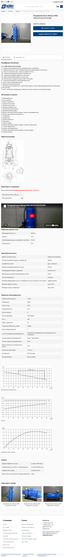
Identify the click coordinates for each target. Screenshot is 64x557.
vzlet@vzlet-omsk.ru (47, 535)
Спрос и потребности (27, 533)
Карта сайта (25, 541)
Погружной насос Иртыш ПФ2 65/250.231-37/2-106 (11, 504)
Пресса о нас (6, 544)
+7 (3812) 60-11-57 (47, 523)
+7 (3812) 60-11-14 (47, 525)
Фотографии (6, 527)
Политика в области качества (10, 539)
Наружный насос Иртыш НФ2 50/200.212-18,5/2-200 (32, 504)
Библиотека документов (28, 527)
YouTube (5, 1)
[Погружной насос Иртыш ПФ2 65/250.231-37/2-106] (11, 494)
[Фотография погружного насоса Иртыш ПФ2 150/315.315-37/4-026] (16, 33)
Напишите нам (45, 528)
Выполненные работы (8, 547)
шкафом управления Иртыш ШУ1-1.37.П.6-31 (26, 190)
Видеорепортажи (7, 530)
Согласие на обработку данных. (44, 554)
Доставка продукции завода (29, 539)
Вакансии (5, 536)
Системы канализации (27, 524)
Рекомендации (25, 530)
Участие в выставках (8, 541)
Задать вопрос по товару (48, 34)
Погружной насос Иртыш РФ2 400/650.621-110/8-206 (53, 504)
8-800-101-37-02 (58, 2)
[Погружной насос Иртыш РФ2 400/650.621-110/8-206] (53, 494)
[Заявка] (57, 6)
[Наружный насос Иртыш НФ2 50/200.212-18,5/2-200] (32, 494)
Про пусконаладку (26, 536)
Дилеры (5, 524)
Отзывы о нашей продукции (10, 533)
